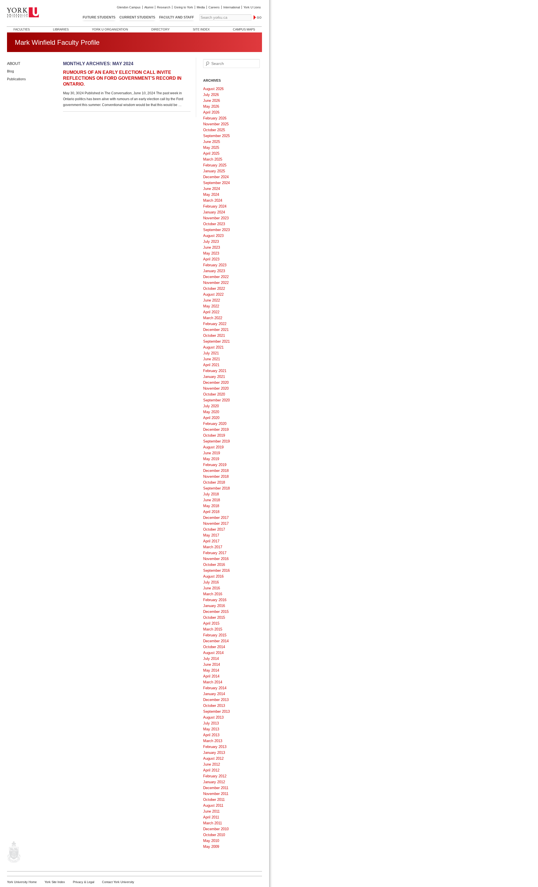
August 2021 (213, 347)
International (231, 7)
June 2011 (211, 811)
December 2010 (216, 829)
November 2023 (216, 218)
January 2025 (214, 171)
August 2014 (213, 653)
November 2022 (216, 283)
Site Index (201, 29)
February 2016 (214, 600)
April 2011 (211, 817)
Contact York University (118, 882)
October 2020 (214, 394)
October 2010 (214, 835)
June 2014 (211, 664)
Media (201, 7)
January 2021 (214, 377)
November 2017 (216, 523)
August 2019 (213, 447)
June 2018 (211, 500)
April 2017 (211, 541)
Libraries (61, 29)
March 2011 (212, 823)
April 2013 (211, 735)
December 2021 (216, 330)
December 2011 (215, 788)
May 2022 (211, 306)
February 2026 (214, 118)
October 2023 (214, 224)
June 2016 (211, 588)
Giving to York (183, 7)
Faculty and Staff (176, 17)
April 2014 (211, 676)
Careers (214, 7)
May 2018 (211, 506)
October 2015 (214, 617)
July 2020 (211, 406)
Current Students (137, 17)
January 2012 (214, 782)
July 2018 (211, 494)
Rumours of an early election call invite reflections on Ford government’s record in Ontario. (122, 78)
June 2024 (211, 189)
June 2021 (211, 359)
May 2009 (211, 846)
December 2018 (216, 471)
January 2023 (214, 271)
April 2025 (211, 153)
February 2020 (214, 424)
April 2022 (211, 312)
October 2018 (214, 482)
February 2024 (214, 206)
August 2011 (213, 805)
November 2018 (216, 476)
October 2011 (214, 799)
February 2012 (214, 776)
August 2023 (213, 236)
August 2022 (213, 294)
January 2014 (214, 694)
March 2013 (212, 741)
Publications (16, 79)
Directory (160, 29)
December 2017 (216, 518)
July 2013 (211, 723)
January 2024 (214, 212)
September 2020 (216, 400)
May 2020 (211, 412)
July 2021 (211, 353)
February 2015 (214, 635)
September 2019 (216, 441)
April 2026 (211, 112)
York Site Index (55, 882)
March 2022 (212, 318)
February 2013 (214, 747)
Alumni (148, 7)
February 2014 (214, 688)
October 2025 (214, 130)
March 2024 (212, 200)
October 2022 (214, 288)
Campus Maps (244, 29)
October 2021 (214, 335)
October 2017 (214, 529)
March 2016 (212, 594)
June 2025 (211, 142)
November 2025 (216, 124)
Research (163, 7)
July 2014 (211, 659)
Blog (10, 71)
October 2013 (214, 706)
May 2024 (211, 194)
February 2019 (214, 465)
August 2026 (213, 89)
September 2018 (216, 488)
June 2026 (211, 100)
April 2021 (211, 365)
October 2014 (214, 647)
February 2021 (214, 371)
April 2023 (211, 259)
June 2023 (211, 247)
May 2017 (211, 535)
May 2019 (211, 459)
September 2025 (216, 136)
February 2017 (214, 553)
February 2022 (214, 324)
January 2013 (214, 752)
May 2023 (211, 253)
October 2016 (214, 565)
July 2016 (211, 582)
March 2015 (212, 629)
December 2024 (216, 177)
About (13, 63)
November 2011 (215, 794)
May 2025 (211, 147)
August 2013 (213, 717)
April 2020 (211, 418)
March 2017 (212, 547)
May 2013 (211, 729)
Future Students (99, 17)
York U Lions (252, 7)
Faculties (21, 29)
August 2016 (213, 576)
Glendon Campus (129, 7)
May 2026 (211, 106)
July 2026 (211, 95)
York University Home (22, 882)
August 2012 (213, 758)
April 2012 (211, 770)
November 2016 (216, 559)
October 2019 (214, 435)
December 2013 (216, 700)
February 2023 (214, 265)
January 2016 (214, 606)
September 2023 (216, 230)
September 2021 (216, 341)
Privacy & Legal (83, 882)
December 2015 (216, 612)
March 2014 (212, 682)
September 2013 (216, 711)
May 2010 (211, 841)
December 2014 (216, 641)
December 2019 (216, 429)
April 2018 (211, 512)
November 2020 (216, 388)
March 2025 (212, 159)
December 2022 (216, 277)
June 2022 (211, 300)
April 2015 (211, 623)
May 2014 (211, 670)
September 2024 (216, 183)
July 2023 (211, 241)
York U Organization (110, 29)
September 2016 (216, 570)
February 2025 (214, 165)
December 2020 (216, 382)
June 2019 (211, 453)
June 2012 (211, 764)
